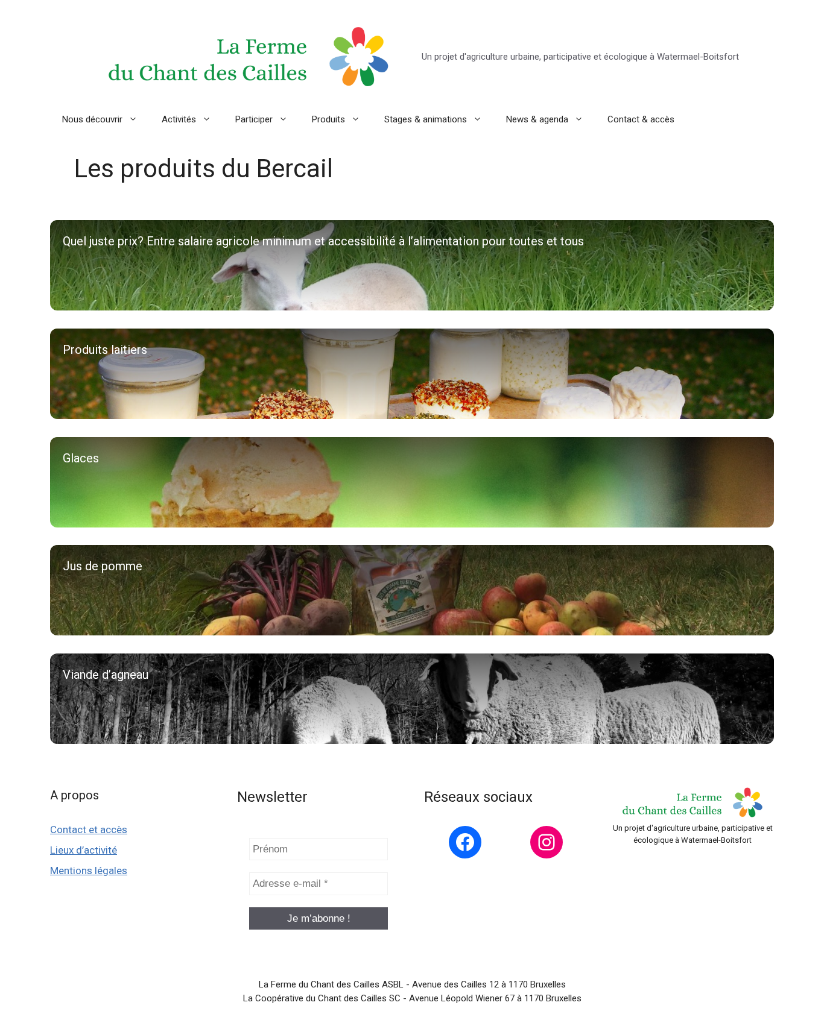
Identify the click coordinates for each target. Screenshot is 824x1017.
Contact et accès (88, 829)
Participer (254, 119)
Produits (328, 119)
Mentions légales (88, 870)
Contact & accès (640, 119)
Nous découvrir (92, 119)
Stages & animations (425, 119)
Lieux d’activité (83, 850)
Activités (179, 119)
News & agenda (537, 119)
